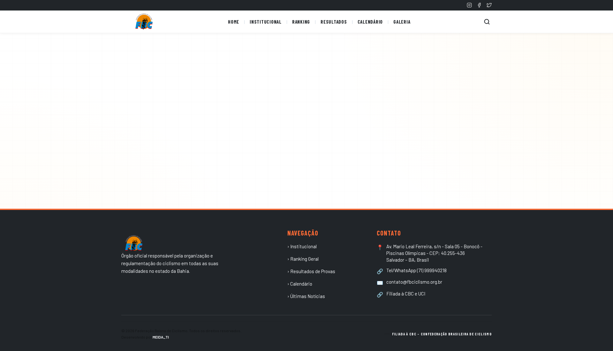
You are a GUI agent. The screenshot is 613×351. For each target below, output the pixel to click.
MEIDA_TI (161, 337)
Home (233, 22)
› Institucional (302, 246)
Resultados (334, 22)
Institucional (266, 22)
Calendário (370, 22)
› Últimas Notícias (306, 296)
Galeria (401, 22)
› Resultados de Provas (311, 271)
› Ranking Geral (303, 259)
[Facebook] (479, 5)
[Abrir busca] (487, 21)
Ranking (301, 22)
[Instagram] (469, 5)
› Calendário (299, 284)
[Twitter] (489, 5)
